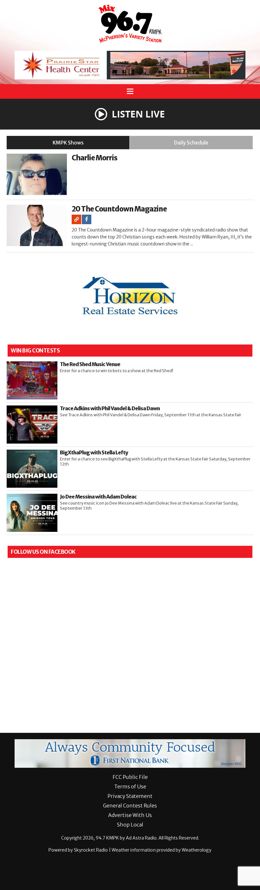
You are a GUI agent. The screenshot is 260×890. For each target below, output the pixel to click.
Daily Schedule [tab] (191, 142)
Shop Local (130, 824)
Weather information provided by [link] (161, 850)
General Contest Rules (130, 805)
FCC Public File (130, 777)
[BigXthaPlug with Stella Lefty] (32, 469)
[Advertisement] (130, 65)
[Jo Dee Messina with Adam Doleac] (32, 513)
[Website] (76, 219)
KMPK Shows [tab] (68, 142)
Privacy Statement (130, 796)
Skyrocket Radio (91, 850)
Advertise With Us (130, 815)
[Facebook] (86, 219)
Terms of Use (130, 786)
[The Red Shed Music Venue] (32, 380)
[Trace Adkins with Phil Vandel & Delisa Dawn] (32, 424)
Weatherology (196, 850)
